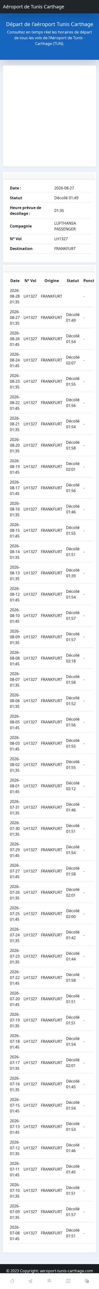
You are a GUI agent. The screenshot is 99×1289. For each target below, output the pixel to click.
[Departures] (31, 1281)
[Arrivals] (49, 1281)
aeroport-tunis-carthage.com (66, 1270)
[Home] (12, 1281)
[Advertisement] (49, 116)
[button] (86, 1281)
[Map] (68, 1281)
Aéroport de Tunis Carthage (33, 6)
